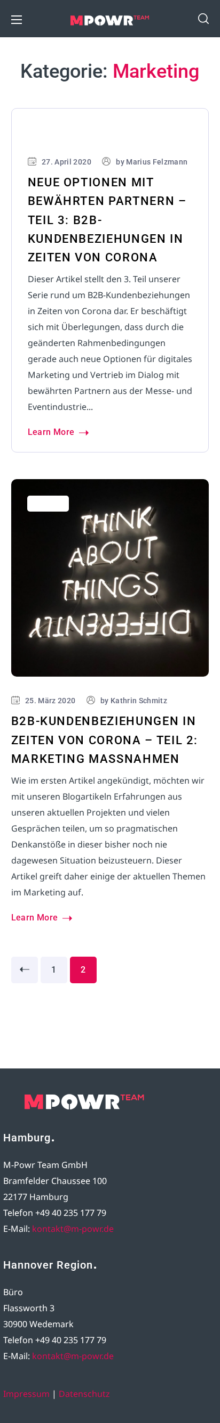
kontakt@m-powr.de (73, 1229)
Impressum (26, 1394)
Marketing (48, 133)
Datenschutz (84, 1394)
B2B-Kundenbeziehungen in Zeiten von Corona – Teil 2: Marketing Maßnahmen (105, 739)
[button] (203, 19)
